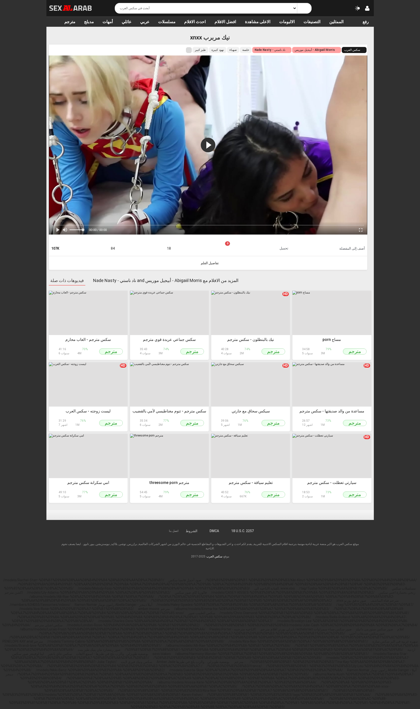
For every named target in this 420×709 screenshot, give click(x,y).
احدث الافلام (195, 21)
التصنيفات (312, 21)
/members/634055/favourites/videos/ (40, 605)
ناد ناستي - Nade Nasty (270, 50)
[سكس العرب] (70, 8)
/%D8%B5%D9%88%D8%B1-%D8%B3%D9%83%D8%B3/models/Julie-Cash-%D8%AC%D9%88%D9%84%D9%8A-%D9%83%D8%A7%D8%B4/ (311, 625)
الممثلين (336, 21)
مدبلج (89, 21)
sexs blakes (161, 654)
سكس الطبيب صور (201, 613)
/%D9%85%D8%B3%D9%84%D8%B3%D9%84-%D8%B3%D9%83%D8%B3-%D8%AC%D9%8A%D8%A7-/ (124, 666)
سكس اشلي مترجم (49, 625)
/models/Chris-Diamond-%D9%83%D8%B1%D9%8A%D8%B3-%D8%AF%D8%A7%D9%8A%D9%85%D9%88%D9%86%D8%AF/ (314, 613)
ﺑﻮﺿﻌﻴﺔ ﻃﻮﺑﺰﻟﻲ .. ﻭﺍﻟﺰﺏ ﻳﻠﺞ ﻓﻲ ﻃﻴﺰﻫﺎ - (211, 662)
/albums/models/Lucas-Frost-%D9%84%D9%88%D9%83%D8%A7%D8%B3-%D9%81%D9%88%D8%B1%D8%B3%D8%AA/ (112, 629)
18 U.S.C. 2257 (242, 531)
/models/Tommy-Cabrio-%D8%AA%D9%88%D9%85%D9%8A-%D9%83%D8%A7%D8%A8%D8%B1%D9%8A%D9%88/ (135, 641)
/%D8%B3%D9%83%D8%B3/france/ (234, 666)
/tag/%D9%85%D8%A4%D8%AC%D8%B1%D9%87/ (375, 605)
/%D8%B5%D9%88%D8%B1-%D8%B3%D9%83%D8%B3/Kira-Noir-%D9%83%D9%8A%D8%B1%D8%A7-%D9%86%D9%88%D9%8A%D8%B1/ (223, 690)
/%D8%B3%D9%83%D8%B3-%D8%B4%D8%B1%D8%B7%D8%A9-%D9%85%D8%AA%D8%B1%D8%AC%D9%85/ (237, 658)
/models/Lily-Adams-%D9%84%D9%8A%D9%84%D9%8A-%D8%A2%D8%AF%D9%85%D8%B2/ (99, 592)
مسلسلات (166, 21)
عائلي (126, 21)
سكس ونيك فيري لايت (136, 662)
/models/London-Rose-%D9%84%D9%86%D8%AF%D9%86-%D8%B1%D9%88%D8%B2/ (133, 625)
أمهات (108, 21)
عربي (144, 21)
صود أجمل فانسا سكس (184, 580)
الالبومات (287, 21)
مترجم (69, 21)
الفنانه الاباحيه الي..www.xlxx (274, 588)
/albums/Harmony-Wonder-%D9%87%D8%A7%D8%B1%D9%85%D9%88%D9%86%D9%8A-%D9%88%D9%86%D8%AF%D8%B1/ (272, 654)
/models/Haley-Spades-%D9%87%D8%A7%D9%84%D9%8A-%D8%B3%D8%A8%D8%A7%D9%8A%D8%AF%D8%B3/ (244, 605)
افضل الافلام (225, 21)
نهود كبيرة (217, 50)
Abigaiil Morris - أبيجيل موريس (315, 50)
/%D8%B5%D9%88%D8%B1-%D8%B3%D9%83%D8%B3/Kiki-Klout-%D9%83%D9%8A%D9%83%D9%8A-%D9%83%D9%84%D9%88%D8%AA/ (311, 580)
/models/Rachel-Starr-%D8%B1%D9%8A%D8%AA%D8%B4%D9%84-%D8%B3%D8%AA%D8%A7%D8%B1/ (83, 580)
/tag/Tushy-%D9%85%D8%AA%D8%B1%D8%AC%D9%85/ (343, 588)
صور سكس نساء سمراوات (333, 629)
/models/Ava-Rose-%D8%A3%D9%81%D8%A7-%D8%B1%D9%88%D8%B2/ (76, 609)
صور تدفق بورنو (355, 600)
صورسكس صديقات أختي (367, 633)
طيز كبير (200, 50)
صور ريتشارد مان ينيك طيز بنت (99, 650)
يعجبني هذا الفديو (112, 242)
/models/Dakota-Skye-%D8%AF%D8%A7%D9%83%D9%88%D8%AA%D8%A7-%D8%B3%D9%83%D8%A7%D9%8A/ (256, 670)
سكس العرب (352, 50)
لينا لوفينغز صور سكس (28, 654)
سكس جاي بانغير (60, 654)
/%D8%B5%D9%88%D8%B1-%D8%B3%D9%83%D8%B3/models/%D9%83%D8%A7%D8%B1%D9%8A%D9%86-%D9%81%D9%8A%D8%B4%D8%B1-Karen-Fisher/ (189, 693)
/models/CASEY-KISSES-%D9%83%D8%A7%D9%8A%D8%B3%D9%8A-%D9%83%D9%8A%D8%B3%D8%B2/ (293, 592)
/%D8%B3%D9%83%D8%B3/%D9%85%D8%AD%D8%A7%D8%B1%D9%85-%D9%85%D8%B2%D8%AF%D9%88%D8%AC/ (241, 600)
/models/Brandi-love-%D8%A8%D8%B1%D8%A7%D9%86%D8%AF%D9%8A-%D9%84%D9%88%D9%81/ (83, 645)
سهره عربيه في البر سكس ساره (395, 641)
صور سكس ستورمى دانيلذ (374, 629)
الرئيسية (52, 21)
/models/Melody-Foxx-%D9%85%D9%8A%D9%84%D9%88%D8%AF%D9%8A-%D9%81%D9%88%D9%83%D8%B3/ (164, 588)
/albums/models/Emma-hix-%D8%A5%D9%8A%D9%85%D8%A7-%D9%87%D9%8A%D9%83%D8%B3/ (252, 609)
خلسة (245, 50)
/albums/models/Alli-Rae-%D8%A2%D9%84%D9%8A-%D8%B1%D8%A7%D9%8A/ (91, 597)
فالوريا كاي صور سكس (191, 592)
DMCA (214, 531)
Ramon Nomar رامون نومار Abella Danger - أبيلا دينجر (113, 605)
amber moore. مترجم (154, 609)
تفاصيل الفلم (210, 263)
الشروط (191, 531)
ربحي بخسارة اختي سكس (397, 592)
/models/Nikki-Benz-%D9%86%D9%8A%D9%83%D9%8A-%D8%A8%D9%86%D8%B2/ (100, 670)
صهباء (233, 50)
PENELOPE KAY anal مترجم (22, 641)
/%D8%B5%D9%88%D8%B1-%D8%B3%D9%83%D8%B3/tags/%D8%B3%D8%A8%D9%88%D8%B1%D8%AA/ (289, 695)
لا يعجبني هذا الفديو (168, 242)
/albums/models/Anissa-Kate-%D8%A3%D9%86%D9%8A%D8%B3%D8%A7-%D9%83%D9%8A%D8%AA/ (236, 682)
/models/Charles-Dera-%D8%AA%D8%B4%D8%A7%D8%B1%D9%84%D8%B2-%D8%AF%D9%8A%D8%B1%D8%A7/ (185, 621)
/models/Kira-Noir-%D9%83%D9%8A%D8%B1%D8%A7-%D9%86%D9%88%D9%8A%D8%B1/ (298, 641)
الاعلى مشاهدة (258, 21)
